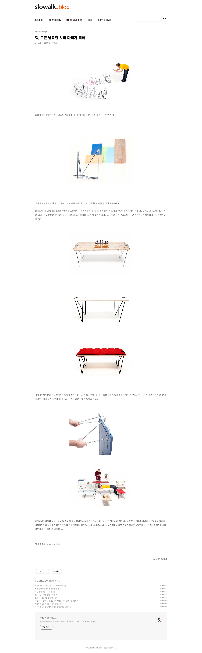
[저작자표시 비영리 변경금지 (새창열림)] (65, 571)
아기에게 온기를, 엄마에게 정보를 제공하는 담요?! (52, 607)
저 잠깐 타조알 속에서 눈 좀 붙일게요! (48, 589)
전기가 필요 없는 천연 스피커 (45, 595)
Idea (89, 19)
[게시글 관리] (47, 571)
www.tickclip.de (54, 544)
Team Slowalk (104, 19)
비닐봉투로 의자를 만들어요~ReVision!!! (49, 586)
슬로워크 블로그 (48, 617)
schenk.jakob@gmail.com (97, 525)
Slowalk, (95, 648)
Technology (54, 19)
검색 (164, 19)
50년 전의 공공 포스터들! (43, 592)
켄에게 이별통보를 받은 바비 (44, 598)
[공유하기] (43, 571)
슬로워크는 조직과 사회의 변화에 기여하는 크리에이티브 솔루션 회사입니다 (69, 621)
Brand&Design (73, 19)
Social (39, 19)
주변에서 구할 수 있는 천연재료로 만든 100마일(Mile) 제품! (55, 601)
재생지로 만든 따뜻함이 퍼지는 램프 (47, 604)
